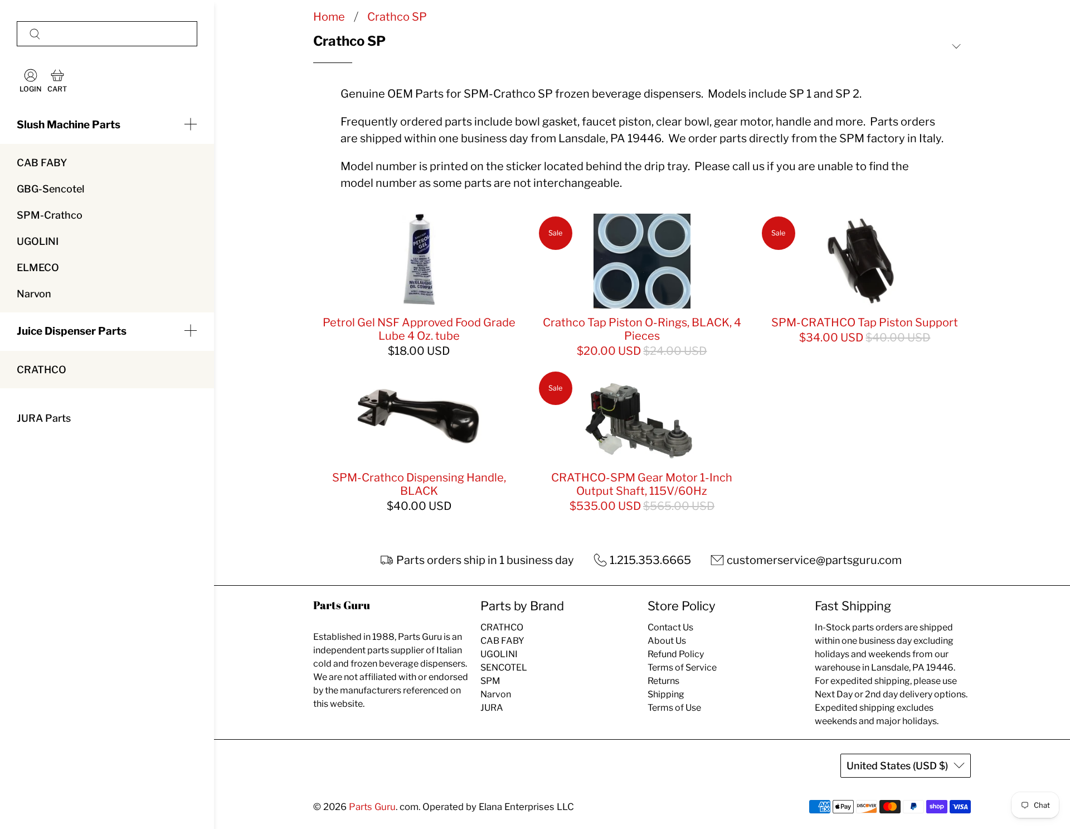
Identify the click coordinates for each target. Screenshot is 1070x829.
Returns (663, 681)
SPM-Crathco (49, 215)
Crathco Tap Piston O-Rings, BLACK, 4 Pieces (642, 329)
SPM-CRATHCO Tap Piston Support (864, 322)
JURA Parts (44, 418)
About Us (667, 640)
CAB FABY (42, 162)
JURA (491, 707)
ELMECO (38, 267)
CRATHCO (41, 369)
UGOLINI (38, 241)
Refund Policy (676, 654)
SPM (490, 681)
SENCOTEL (503, 667)
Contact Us (670, 627)
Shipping (666, 694)
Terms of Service (682, 667)
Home (329, 16)
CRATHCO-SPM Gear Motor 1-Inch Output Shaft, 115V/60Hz (641, 484)
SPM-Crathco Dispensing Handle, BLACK (419, 484)
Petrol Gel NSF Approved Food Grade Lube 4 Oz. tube (419, 329)
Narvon (34, 294)
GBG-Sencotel (50, 189)
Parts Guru (372, 806)
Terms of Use (674, 707)
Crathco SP (397, 16)
